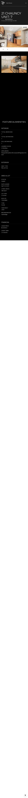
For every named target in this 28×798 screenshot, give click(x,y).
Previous (3, 49)
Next (7, 49)
